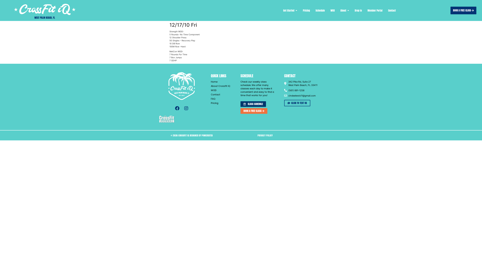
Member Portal (375, 10)
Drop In (358, 10)
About (343, 10)
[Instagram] (186, 108)
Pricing (306, 10)
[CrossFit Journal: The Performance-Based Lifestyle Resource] (167, 122)
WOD (332, 10)
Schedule (320, 10)
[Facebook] (177, 108)
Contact (392, 10)
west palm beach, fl (44, 18)
